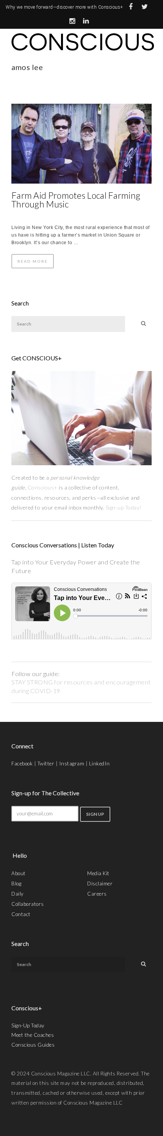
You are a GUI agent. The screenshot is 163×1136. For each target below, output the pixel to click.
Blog (16, 883)
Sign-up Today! (124, 507)
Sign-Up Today (28, 1025)
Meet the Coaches (32, 1035)
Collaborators (27, 904)
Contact (21, 914)
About (18, 873)
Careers (97, 894)
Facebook (22, 763)
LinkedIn (99, 763)
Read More (32, 261)
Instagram (72, 763)
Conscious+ (43, 487)
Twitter (46, 763)
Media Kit (98, 873)
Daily (17, 894)
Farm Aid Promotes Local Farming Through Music (75, 199)
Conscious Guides (33, 1045)
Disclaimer (100, 883)
